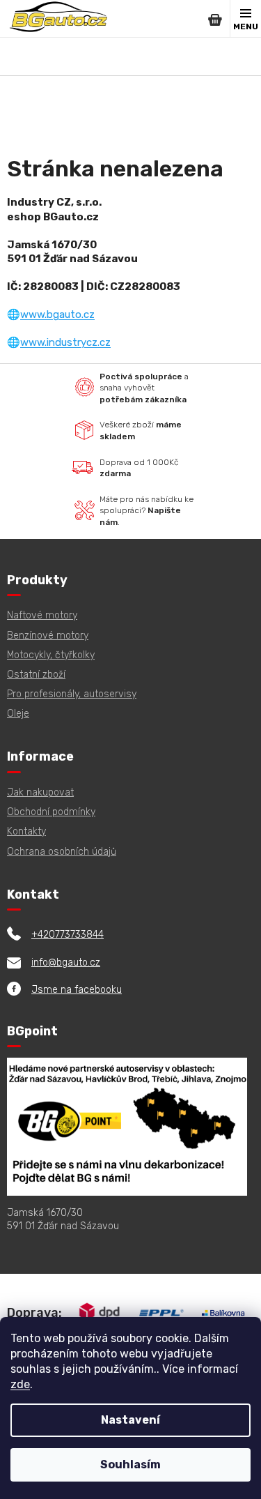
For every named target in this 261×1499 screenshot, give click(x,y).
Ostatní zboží (36, 674)
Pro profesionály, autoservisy (71, 694)
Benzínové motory (47, 635)
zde (20, 1384)
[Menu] (245, 19)
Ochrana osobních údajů (61, 852)
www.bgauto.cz (57, 314)
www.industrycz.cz (65, 342)
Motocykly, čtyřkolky (51, 655)
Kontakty (26, 831)
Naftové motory (42, 615)
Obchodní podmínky (51, 812)
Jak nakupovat (40, 792)
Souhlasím (130, 1464)
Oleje (18, 714)
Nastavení (130, 1419)
